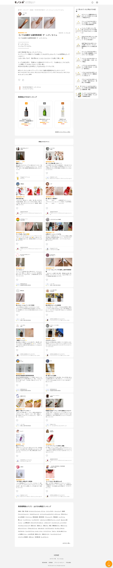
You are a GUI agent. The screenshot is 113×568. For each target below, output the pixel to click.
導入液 (26, 511)
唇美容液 (55, 517)
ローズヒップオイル (59, 528)
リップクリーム (27, 519)
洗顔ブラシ (45, 525)
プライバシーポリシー (59, 562)
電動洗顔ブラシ (56, 525)
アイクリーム (28, 517)
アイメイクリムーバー (23, 514)
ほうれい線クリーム (62, 531)
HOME (56, 555)
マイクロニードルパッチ (24, 525)
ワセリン (54, 531)
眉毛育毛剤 (41, 517)
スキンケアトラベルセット (36, 522)
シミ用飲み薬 (26, 522)
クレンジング (57, 511)
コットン (20, 522)
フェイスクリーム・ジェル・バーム (34, 531)
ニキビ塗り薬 (30, 534)
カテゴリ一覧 (53, 558)
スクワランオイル (49, 528)
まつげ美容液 (21, 517)
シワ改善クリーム (22, 534)
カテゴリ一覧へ (66, 543)
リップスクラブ (35, 519)
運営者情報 (44, 562)
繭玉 (50, 525)
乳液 (23, 511)
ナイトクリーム (47, 531)
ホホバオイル (41, 528)
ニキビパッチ (47, 522)
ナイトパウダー (50, 511)
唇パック (20, 519)
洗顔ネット (39, 525)
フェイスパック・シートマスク (59, 522)
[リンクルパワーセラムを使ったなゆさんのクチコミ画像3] (49, 23)
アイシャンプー (49, 517)
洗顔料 (63, 511)
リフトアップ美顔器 (23, 537)
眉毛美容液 (35, 517)
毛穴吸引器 (37, 537)
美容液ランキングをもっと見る (62, 132)
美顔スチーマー (46, 534)
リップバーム (61, 517)
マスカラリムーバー (34, 514)
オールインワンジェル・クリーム (37, 511)
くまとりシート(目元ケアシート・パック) (50, 519)
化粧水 (19, 511)
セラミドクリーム (22, 528)
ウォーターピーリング (55, 534)
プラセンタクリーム (32, 528)
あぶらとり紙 (64, 519)
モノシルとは (60, 558)
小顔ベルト (31, 537)
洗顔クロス (33, 525)
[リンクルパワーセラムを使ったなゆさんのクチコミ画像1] (24, 23)
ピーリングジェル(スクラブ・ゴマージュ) (50, 514)
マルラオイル (21, 531)
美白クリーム (64, 525)
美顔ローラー (38, 534)
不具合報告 (68, 562)
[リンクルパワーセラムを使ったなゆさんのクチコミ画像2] (36, 23)
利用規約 (51, 562)
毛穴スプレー (64, 514)
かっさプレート (44, 537)
